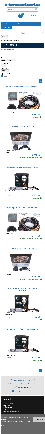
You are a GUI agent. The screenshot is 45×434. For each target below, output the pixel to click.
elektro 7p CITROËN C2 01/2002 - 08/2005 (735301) (22, 289)
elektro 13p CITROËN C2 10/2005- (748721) (22, 167)
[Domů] (1, 49)
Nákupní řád (27, 24)
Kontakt (37, 24)
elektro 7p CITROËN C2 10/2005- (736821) (22, 329)
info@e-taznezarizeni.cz (24, 391)
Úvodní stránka (6, 24)
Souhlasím (39, 420)
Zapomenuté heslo (6, 40)
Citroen (12, 49)
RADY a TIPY (6, 28)
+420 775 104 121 (24, 387)
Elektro (6, 49)
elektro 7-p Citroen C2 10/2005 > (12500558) (22, 208)
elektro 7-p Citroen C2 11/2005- (22, 248)
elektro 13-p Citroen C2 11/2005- (22, 126)
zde (2, 423)
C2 (18, 49)
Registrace (16, 40)
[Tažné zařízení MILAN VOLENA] (22, 5)
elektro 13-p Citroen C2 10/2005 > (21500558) (22, 86)
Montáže (17, 24)
